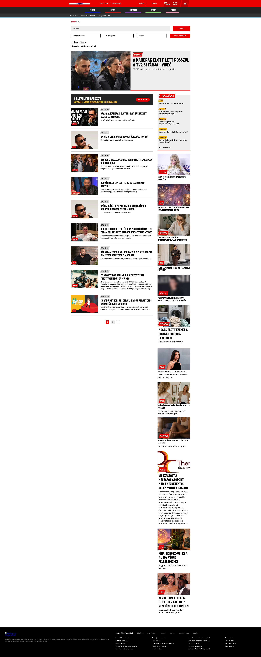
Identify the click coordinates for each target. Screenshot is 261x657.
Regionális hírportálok (124, 633)
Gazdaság (151, 633)
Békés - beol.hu (120, 643)
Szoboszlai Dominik (88, 16)
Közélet (140, 633)
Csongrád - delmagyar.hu (124, 649)
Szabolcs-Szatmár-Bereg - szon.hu (200, 649)
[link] (74, 123)
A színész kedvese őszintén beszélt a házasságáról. (171, 611)
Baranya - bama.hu (122, 641)
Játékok (141, 3)
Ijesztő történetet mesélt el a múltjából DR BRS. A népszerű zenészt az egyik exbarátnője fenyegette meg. (124, 190)
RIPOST (73, 22)
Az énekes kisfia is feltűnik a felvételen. (116, 213)
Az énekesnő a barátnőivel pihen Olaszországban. (172, 376)
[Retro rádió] (166, 3)
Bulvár (172, 633)
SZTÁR (113, 10)
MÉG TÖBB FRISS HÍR (165, 147)
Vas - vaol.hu (229, 641)
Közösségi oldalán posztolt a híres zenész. (117, 140)
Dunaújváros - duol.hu (159, 638)
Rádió (195, 633)
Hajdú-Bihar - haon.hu (159, 646)
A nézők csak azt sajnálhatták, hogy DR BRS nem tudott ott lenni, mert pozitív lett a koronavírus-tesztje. (126, 237)
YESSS (173, 10)
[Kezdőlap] (79, 3)
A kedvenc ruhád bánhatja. (171, 342)
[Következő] (118, 322)
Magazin (162, 633)
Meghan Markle (104, 16)
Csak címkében (180, 36)
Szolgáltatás (184, 633)
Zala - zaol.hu (229, 646)
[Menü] (185, 3)
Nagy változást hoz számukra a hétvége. (173, 566)
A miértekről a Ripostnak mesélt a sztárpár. (118, 120)
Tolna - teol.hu (229, 638)
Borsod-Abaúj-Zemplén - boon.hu (126, 646)
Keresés (154, 3)
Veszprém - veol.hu (231, 643)
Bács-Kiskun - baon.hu (123, 638)
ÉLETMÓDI (133, 10)
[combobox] (83, 35)
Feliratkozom (142, 99)
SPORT (153, 10)
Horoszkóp (74, 16)
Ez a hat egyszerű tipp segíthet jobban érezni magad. (172, 412)
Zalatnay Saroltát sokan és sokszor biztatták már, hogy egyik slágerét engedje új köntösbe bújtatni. (124, 167)
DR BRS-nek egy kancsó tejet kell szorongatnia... (154, 69)
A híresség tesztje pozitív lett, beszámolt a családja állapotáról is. (126, 259)
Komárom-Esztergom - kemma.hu (199, 641)
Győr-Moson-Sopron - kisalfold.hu (163, 643)
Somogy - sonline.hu (195, 646)
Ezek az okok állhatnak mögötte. (172, 446)
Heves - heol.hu (157, 649)
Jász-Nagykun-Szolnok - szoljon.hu (200, 638)
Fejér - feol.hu (156, 641)
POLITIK (92, 10)
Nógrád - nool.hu (194, 643)
